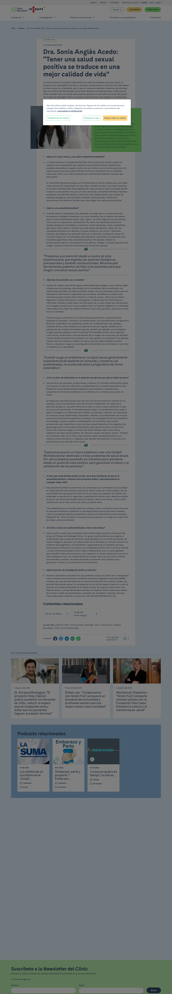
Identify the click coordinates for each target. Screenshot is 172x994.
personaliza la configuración (70, 111)
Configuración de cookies (58, 118)
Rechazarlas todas (91, 118)
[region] (87, 112)
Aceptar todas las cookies (115, 118)
